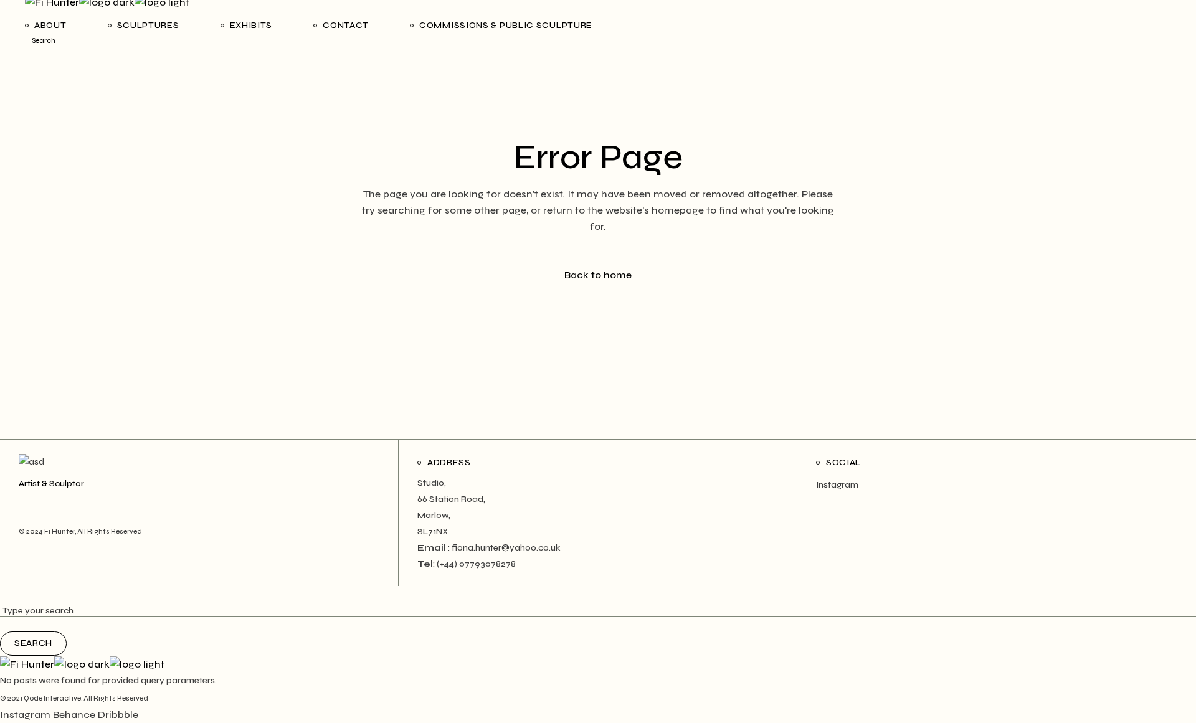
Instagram (837, 485)
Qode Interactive (52, 698)
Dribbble (118, 715)
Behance (74, 715)
